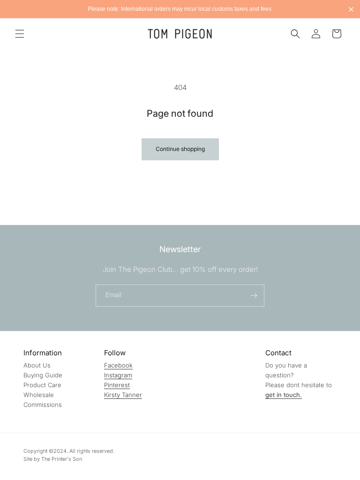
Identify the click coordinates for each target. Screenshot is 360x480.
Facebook (118, 365)
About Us (37, 365)
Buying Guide (42, 375)
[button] (19, 33)
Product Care (42, 385)
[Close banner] (351, 9)
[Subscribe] (253, 296)
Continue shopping (180, 148)
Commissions (42, 404)
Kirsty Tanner (123, 394)
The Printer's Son (61, 459)
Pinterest (117, 385)
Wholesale (38, 394)
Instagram (118, 375)
